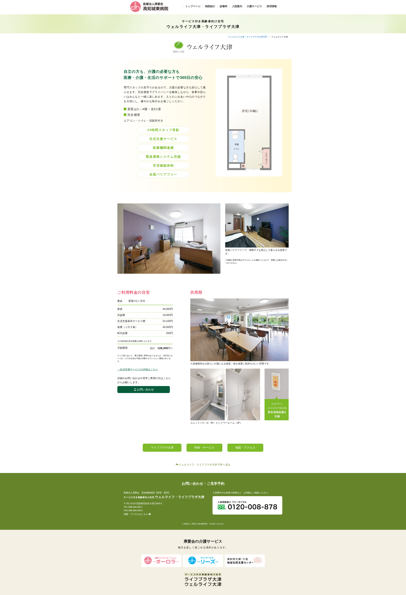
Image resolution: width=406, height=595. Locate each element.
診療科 (223, 6)
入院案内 (237, 6)
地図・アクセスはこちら (136, 514)
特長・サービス (204, 447)
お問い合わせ (145, 389)
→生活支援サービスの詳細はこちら (137, 369)
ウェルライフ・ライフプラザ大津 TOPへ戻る (204, 464)
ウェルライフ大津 (279, 37)
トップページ (192, 6)
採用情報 (272, 6)
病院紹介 (210, 6)
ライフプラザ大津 (162, 447)
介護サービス (254, 6)
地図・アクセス (245, 447)
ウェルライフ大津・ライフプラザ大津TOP (247, 37)
